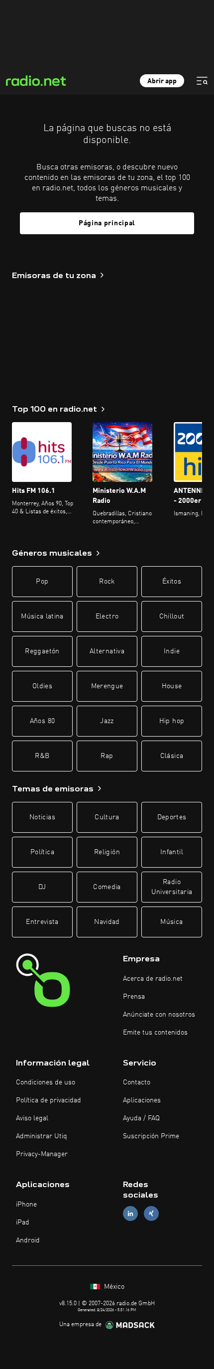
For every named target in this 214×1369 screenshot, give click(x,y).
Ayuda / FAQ (141, 1118)
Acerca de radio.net (153, 978)
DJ (42, 887)
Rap (107, 756)
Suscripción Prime (151, 1136)
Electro (107, 616)
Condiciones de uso (45, 1082)
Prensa (134, 996)
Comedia (106, 887)
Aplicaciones (142, 1100)
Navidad (106, 921)
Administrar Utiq (41, 1136)
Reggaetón (42, 651)
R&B (42, 756)
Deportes (172, 817)
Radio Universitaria (172, 887)
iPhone (26, 1204)
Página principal (107, 223)
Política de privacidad (48, 1100)
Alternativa (107, 651)
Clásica (171, 756)
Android (28, 1240)
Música (171, 921)
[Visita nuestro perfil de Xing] (151, 1214)
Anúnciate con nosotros (159, 1014)
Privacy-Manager (42, 1154)
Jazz (106, 721)
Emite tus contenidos (155, 1032)
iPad (22, 1222)
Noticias (42, 817)
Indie (172, 651)
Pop (42, 581)
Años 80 (42, 721)
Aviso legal (32, 1118)
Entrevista (42, 921)
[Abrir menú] (202, 81)
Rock (106, 581)
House (172, 686)
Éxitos (171, 581)
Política (42, 852)
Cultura (107, 817)
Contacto (136, 1082)
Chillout (172, 616)
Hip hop (171, 721)
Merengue (107, 686)
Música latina (42, 616)
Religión (107, 852)
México (113, 1286)
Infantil (171, 852)
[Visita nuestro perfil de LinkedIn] (130, 1214)
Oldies (42, 686)
